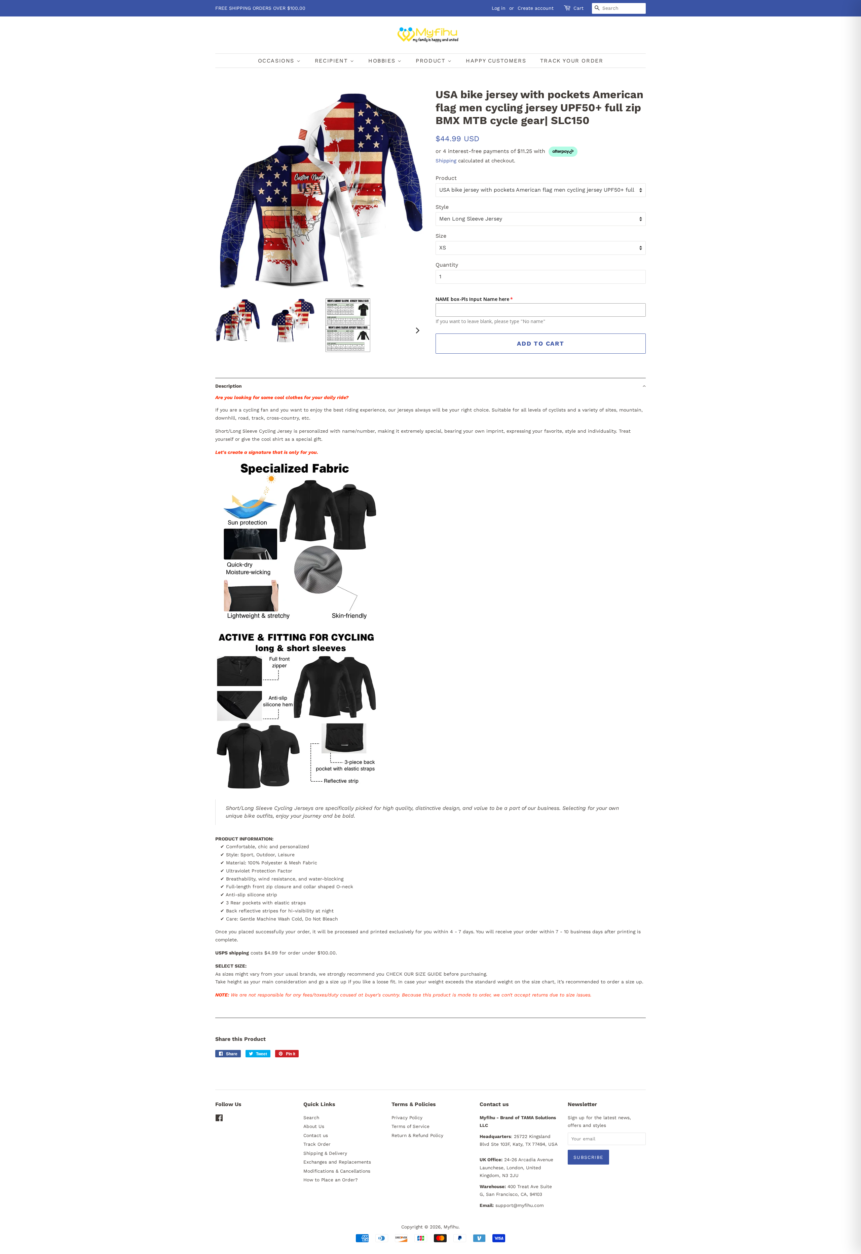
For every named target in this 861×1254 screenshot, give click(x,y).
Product (446, 178)
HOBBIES (383, 60)
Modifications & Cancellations (336, 1171)
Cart (578, 8)
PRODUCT (432, 60)
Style (442, 207)
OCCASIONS (277, 60)
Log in (499, 8)
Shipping (446, 161)
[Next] (417, 330)
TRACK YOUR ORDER (571, 60)
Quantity (447, 265)
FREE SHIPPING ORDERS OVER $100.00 (260, 8)
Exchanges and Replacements (337, 1162)
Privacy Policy (406, 1117)
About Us (313, 1126)
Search (311, 1117)
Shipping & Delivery (325, 1153)
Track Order (317, 1144)
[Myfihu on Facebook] (219, 1119)
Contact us (315, 1135)
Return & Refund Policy (417, 1135)
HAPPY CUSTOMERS (496, 60)
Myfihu (451, 1226)
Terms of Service (410, 1126)
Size (441, 236)
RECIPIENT (332, 60)
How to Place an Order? (330, 1179)
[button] (430, 386)
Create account (536, 8)
